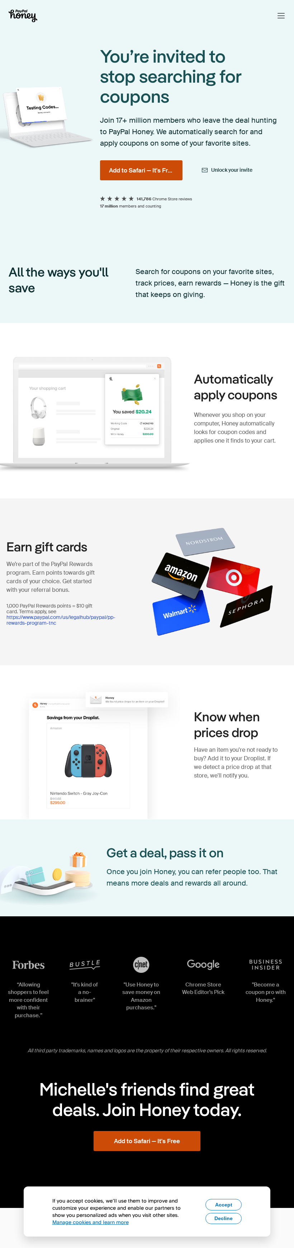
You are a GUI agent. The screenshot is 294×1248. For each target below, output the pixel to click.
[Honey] (23, 16)
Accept (223, 1205)
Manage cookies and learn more (90, 1222)
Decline (223, 1218)
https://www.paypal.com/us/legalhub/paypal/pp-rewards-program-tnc (60, 620)
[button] (281, 15)
